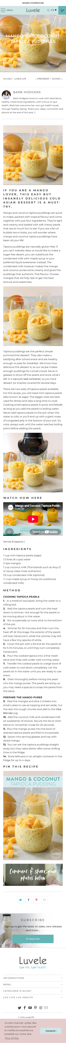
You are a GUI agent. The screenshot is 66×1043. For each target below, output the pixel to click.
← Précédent (42, 79)
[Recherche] (46, 10)
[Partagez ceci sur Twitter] (20, 900)
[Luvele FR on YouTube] (30, 1008)
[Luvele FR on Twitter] (19, 1008)
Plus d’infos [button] (12, 1038)
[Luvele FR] (33, 10)
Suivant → (57, 79)
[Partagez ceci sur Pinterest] (36, 900)
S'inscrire (33, 938)
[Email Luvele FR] (46, 1008)
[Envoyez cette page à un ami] (44, 900)
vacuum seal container (27, 378)
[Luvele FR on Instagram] (41, 1008)
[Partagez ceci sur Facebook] (28, 900)
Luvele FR (29, 1017)
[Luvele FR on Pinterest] (35, 1008)
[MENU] (1, 10)
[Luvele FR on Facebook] (25, 1008)
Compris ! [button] (51, 1030)
